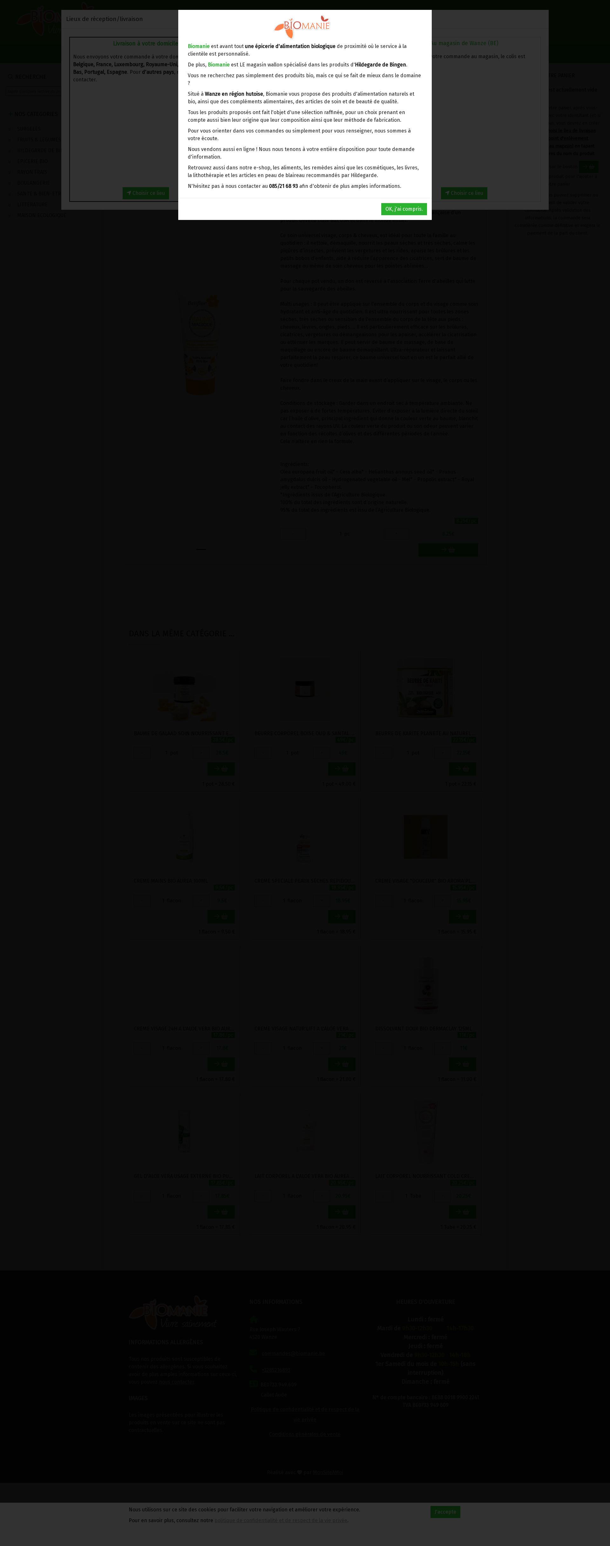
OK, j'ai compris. (404, 209)
